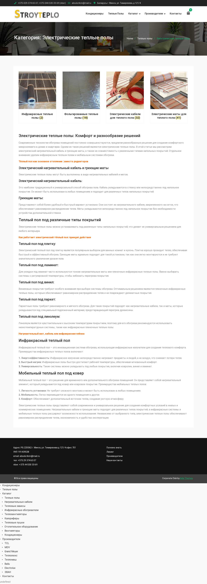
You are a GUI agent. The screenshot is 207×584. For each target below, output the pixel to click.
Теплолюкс (11, 555)
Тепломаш (11, 559)
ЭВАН (8, 572)
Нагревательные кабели (18, 501)
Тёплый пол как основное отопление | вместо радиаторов (53, 161)
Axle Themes (186, 478)
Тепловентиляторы (16, 514)
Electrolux (10, 568)
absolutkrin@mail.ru (81, 3)
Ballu (7, 563)
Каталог (133, 13)
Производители (154, 13)
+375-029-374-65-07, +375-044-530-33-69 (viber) (42, 3)
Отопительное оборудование (21, 526)
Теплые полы (116, 13)
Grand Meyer (11, 551)
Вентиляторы (12, 530)
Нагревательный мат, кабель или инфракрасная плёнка (51, 333)
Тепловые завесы (15, 506)
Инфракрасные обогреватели (21, 510)
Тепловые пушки (14, 522)
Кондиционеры (95, 13)
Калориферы (12, 518)
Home (130, 38)
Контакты (176, 13)
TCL (7, 543)
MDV (7, 547)
